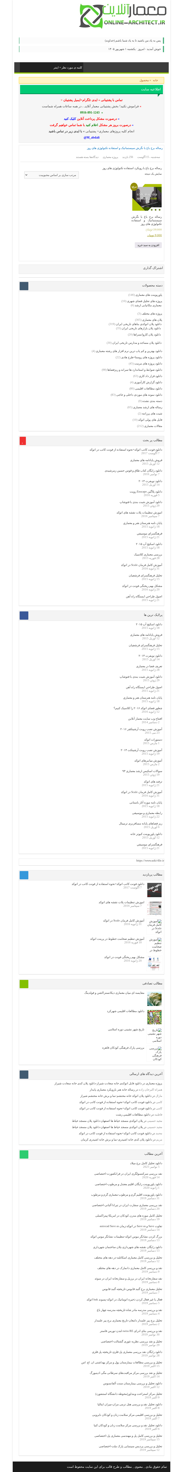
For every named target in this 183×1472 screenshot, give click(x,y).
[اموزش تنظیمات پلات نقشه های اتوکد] (154, 914)
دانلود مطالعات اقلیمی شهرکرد (125, 1011)
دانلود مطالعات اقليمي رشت (133, 1114)
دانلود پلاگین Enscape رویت (146, 491)
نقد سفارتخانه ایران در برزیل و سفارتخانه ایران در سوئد (128, 1278)
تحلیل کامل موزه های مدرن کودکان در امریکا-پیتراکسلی (128, 1215)
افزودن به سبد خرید (148, 245)
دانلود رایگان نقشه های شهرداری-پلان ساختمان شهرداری (127, 1247)
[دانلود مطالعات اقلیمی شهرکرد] (154, 1023)
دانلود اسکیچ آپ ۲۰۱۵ (149, 544)
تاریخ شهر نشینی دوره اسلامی (126, 1029)
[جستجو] (24, 66)
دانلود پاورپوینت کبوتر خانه (146, 834)
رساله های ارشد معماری (147, 407)
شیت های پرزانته (152, 413)
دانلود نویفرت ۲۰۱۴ (150, 481)
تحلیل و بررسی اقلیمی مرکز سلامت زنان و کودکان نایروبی (127, 1414)
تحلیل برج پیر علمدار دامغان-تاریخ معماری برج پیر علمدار (128, 1320)
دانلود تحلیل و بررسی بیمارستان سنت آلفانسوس (132, 1383)
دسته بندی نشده (152, 401)
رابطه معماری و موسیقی (147, 813)
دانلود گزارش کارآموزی (148, 382)
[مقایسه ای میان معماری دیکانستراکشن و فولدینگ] (154, 1005)
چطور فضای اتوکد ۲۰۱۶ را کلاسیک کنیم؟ (138, 708)
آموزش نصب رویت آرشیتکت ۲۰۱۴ (141, 750)
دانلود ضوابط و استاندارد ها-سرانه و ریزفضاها (134, 369)
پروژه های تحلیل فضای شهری (144, 301)
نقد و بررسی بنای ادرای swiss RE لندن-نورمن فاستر (131, 1331)
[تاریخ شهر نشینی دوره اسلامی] (154, 1040)
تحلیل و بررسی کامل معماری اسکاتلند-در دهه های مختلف (128, 1257)
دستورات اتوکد (153, 739)
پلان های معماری (152, 319)
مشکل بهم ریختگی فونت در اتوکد (142, 586)
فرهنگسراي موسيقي (149, 533)
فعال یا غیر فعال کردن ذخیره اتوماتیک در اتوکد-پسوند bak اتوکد (124, 1299)
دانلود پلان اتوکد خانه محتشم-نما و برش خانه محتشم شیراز (116, 1095)
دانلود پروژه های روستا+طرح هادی (141, 357)
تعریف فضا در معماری (149, 666)
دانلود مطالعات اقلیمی (148, 388)
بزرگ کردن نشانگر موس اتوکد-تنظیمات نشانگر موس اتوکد (126, 1236)
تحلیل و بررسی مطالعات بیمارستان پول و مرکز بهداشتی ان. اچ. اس (121, 1362)
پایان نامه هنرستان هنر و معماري (142, 523)
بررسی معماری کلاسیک (148, 554)
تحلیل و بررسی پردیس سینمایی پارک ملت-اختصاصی (130, 1446)
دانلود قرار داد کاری (150, 376)
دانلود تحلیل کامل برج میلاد (146, 1163)
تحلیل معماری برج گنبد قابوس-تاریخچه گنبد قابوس (132, 1289)
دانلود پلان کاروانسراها (147, 334)
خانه (155, 80)
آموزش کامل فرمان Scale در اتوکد (141, 565)
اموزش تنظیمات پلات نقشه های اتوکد (139, 512)
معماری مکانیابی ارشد (148, 305)
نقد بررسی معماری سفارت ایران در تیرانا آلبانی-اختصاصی (127, 1205)
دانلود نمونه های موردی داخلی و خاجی (139, 394)
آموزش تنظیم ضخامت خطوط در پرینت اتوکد (117, 938)
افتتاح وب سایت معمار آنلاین (145, 718)
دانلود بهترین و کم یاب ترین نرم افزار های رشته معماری (129, 351)
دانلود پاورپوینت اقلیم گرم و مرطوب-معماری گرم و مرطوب (126, 1194)
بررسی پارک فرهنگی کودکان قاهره (123, 1047)
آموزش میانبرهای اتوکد (148, 760)
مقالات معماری (153, 426)
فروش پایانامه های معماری (146, 460)
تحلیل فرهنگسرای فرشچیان (145, 575)
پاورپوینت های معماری (148, 294)
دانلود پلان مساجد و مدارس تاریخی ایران (137, 342)
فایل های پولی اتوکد (150, 419)
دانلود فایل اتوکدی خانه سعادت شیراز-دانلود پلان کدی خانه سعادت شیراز (98, 1083)
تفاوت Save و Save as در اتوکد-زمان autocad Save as (131, 1226)
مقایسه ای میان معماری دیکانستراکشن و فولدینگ (114, 992)
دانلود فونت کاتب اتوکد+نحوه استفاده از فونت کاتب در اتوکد (125, 449)
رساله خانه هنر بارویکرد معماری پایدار (112, 1089)
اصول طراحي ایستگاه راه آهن (144, 596)
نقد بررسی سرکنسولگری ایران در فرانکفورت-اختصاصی (128, 1173)
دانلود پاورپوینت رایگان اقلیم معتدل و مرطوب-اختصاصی (128, 1184)
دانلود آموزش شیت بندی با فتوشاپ (141, 502)
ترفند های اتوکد (153, 781)
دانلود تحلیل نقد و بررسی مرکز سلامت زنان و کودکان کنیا (128, 1425)
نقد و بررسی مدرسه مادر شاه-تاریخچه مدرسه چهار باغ (129, 1310)
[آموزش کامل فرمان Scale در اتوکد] (154, 932)
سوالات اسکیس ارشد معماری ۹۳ (142, 771)
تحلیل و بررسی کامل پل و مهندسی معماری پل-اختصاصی (128, 1435)
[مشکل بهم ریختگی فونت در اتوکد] (154, 969)
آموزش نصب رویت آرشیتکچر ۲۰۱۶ (141, 729)
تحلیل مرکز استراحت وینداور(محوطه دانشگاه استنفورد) (128, 1393)
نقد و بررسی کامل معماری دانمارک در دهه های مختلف (129, 1268)
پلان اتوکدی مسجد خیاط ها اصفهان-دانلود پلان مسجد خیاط (107, 1120)
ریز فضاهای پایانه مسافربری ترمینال (140, 823)
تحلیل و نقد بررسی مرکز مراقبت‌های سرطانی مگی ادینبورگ (126, 1373)
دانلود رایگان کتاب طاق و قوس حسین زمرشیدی (133, 470)
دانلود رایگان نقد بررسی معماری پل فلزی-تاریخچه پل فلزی (127, 1352)
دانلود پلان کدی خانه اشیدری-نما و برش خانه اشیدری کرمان (116, 1139)
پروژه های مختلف (151, 313)
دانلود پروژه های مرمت (148, 363)
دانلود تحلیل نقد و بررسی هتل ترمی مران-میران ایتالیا (130, 1404)
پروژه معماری (154, 1083)
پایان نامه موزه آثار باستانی (145, 802)
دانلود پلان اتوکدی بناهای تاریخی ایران (139, 324)
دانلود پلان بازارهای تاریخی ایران (141, 328)
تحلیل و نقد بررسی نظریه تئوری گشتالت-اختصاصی (131, 1341)
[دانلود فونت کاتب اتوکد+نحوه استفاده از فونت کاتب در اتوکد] (154, 896)
